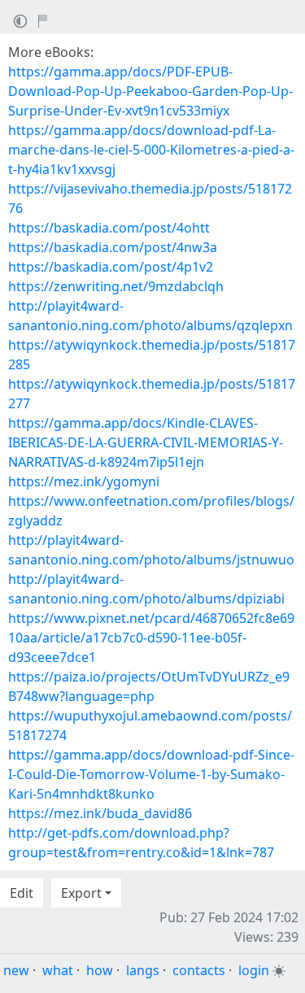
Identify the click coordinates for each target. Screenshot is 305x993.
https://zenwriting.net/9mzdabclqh (116, 286)
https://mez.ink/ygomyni (83, 481)
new (16, 970)
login (253, 970)
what (57, 970)
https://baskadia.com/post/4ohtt (109, 228)
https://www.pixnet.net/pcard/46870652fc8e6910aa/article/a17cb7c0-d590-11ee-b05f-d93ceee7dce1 (151, 637)
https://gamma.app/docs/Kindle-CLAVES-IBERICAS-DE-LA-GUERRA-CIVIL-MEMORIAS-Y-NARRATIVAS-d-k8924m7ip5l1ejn (145, 442)
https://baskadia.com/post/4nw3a (112, 247)
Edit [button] (21, 893)
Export (81, 893)
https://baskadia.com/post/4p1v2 (110, 267)
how (99, 970)
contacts (198, 970)
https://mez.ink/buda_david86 (100, 813)
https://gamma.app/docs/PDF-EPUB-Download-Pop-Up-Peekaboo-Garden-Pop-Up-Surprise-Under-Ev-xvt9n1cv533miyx (150, 91)
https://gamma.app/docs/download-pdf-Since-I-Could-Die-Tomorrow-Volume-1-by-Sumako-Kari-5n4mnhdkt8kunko (151, 774)
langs (142, 970)
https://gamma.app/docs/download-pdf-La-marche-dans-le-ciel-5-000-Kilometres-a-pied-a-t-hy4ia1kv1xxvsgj (151, 149)
